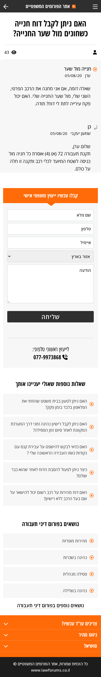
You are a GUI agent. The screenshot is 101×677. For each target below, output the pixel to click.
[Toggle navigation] (95, 6)
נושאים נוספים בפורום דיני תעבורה (50, 605)
